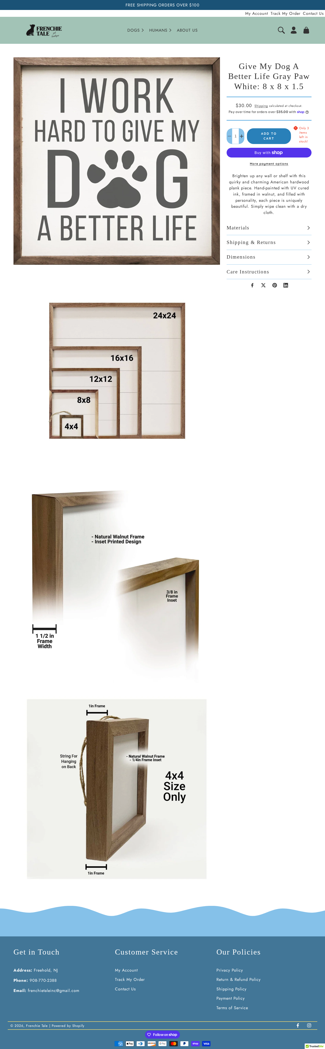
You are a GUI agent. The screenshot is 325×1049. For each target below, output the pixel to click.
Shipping (261, 106)
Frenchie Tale (37, 1025)
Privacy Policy (229, 970)
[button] (135, 30)
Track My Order (285, 13)
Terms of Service (232, 1008)
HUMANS (158, 30)
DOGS (133, 30)
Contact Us (313, 13)
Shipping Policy (231, 989)
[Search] (281, 30)
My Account (256, 13)
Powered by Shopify (68, 1025)
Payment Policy (230, 998)
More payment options (269, 163)
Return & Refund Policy (238, 979)
